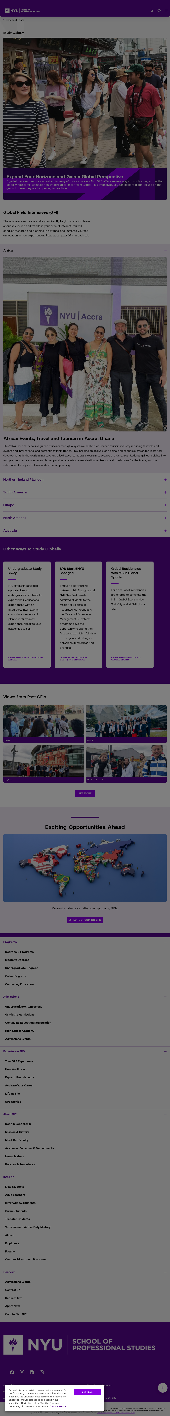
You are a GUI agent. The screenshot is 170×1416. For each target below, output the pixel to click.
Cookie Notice (58, 1406)
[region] (54, 1398)
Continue (87, 1391)
